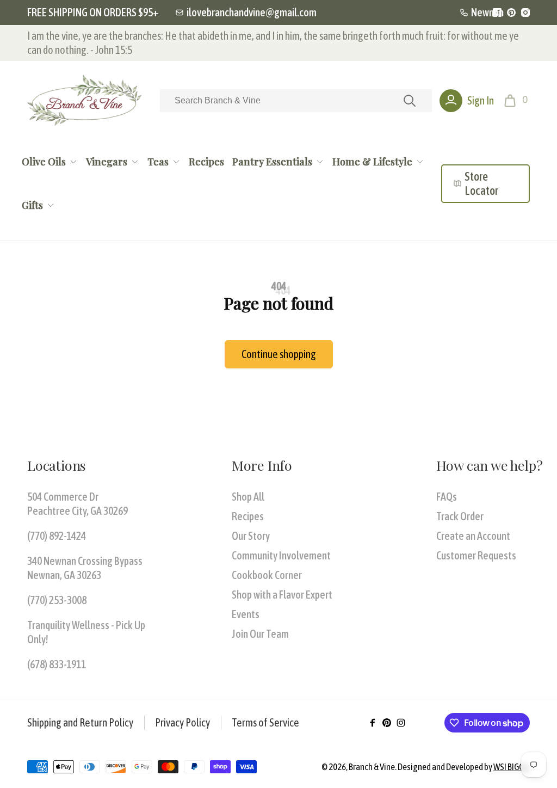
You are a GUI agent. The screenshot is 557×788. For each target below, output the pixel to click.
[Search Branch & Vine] (409, 101)
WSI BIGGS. (511, 766)
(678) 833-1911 (56, 664)
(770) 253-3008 (56, 600)
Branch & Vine (372, 766)
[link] (246, 12)
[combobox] (296, 100)
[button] (517, 100)
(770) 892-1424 (56, 536)
